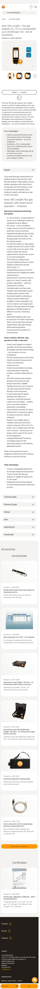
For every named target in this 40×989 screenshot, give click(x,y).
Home (4, 19)
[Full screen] (32, 67)
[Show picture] (11, 76)
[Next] (35, 76)
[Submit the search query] (3, 12)
